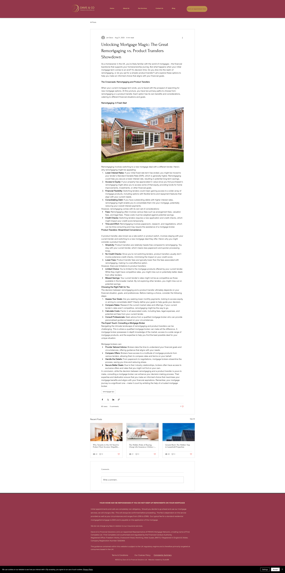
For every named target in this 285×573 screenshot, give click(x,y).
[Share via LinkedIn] (113, 400)
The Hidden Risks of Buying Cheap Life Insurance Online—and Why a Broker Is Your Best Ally (142, 446)
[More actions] (182, 37)
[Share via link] (119, 400)
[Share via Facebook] (102, 400)
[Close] (282, 569)
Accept (275, 569)
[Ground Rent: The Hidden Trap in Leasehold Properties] (179, 432)
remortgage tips (108, 392)
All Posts (93, 22)
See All (192, 419)
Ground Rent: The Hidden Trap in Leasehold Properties (177, 446)
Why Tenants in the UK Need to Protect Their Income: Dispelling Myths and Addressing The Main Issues (106, 446)
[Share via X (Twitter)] (108, 400)
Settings (265, 569)
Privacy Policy (88, 569)
